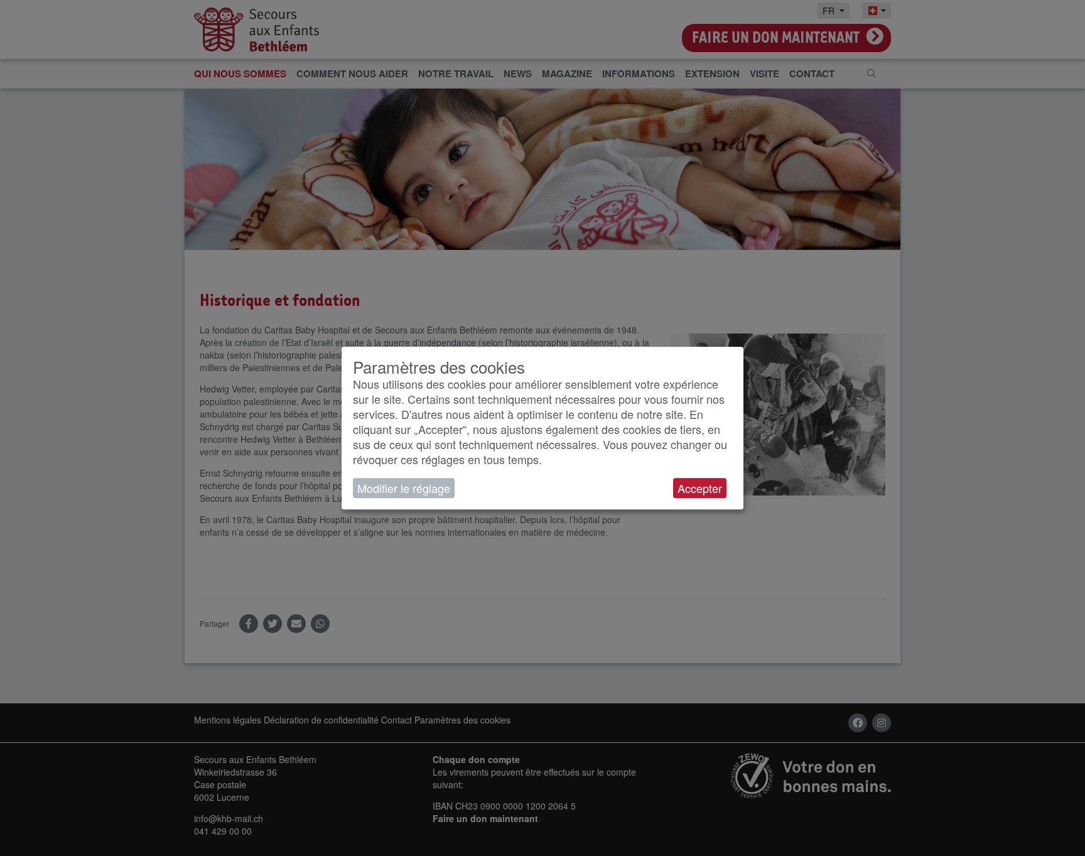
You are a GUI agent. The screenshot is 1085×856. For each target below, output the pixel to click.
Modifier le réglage (403, 488)
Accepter (699, 488)
